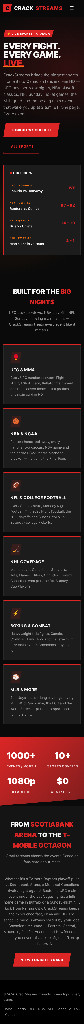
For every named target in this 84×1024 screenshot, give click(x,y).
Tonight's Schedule (31, 130)
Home (8, 1009)
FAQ (77, 1009)
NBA (41, 1009)
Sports (20, 1009)
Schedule (64, 1009)
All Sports (22, 147)
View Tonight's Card (42, 960)
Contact (11, 1015)
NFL (51, 1009)
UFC (31, 1009)
